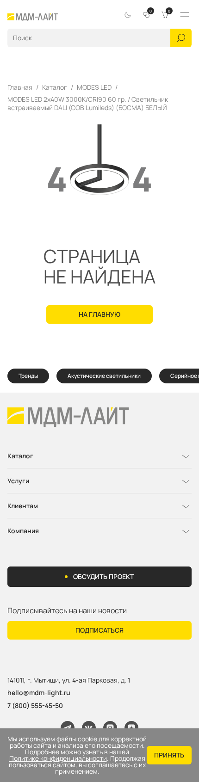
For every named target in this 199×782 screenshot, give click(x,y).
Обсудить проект (103, 576)
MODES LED (94, 87)
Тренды (28, 376)
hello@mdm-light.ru (38, 692)
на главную (99, 314)
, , (68, 680)
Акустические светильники (104, 376)
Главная (19, 87)
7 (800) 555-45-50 (35, 705)
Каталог (54, 87)
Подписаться (99, 630)
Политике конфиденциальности (58, 758)
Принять (169, 755)
